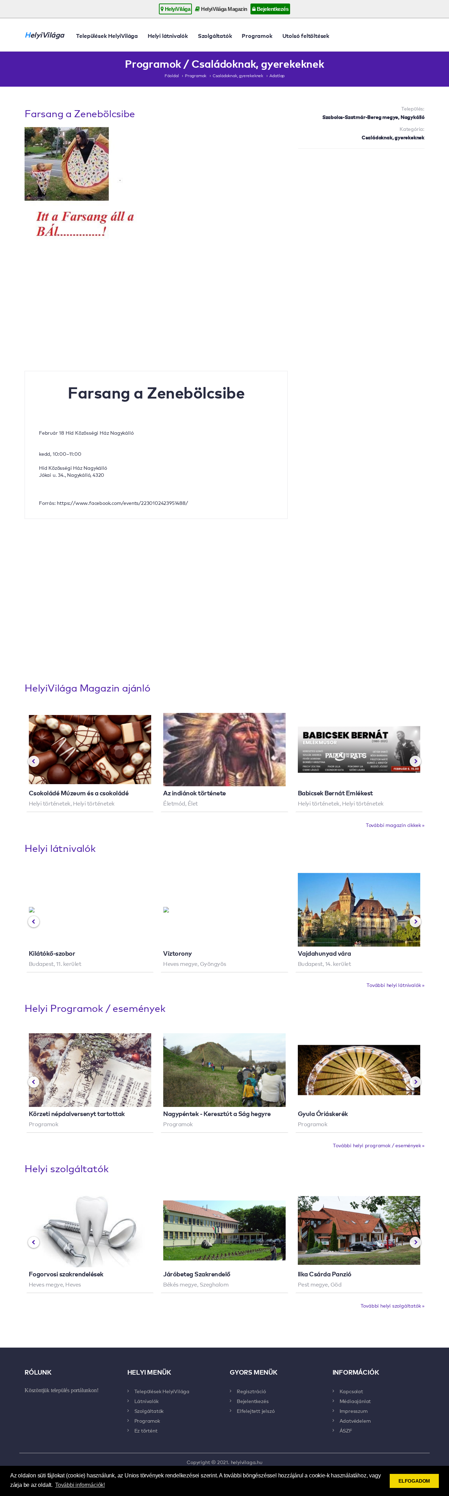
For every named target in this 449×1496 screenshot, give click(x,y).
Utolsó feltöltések (305, 35)
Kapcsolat (351, 1391)
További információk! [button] (80, 1485)
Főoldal (172, 75)
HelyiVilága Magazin (223, 9)
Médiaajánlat (355, 1401)
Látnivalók (146, 1401)
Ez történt (146, 1430)
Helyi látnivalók (168, 35)
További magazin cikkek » (395, 825)
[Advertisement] (361, 205)
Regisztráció (251, 1391)
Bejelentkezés (271, 9)
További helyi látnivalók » (395, 985)
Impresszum (354, 1411)
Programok (257, 35)
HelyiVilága (176, 9)
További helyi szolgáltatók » (392, 1305)
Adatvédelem (355, 1420)
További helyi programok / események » (378, 1145)
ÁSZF (346, 1430)
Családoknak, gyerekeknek (238, 75)
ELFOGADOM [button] (414, 1481)
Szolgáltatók (215, 35)
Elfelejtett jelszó (255, 1411)
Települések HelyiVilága (107, 35)
